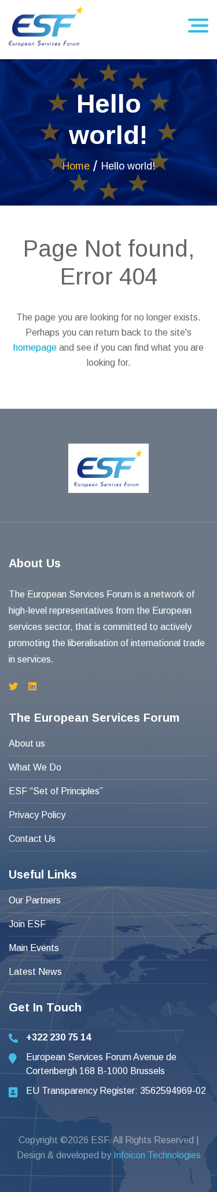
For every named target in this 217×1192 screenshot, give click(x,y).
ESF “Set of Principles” (56, 791)
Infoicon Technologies (157, 1155)
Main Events (34, 948)
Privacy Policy (37, 815)
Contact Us (32, 839)
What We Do (35, 767)
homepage (35, 347)
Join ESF (27, 924)
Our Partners (35, 900)
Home (76, 166)
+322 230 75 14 (58, 1037)
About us (27, 743)
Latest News (35, 972)
